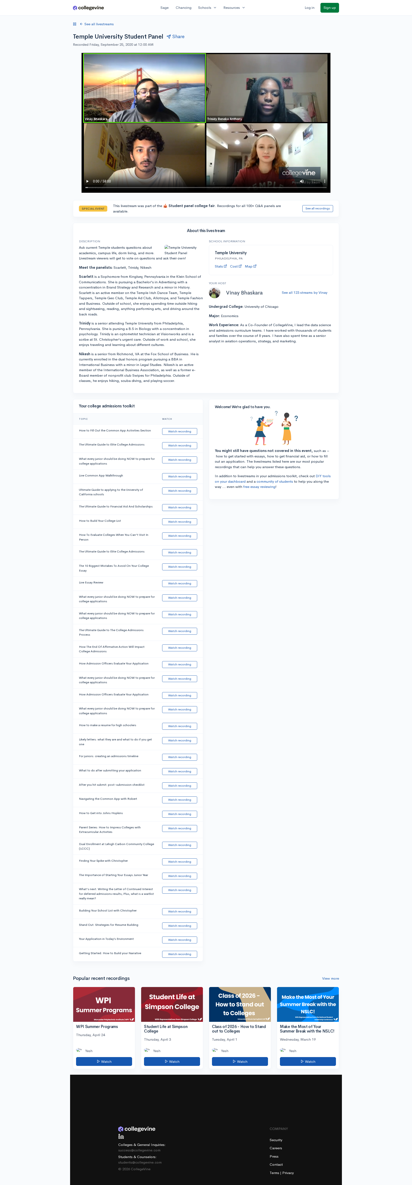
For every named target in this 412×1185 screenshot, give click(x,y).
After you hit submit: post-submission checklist (111, 785)
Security (276, 1140)
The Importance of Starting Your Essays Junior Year (113, 875)
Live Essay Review (91, 582)
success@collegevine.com (139, 1150)
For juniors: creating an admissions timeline (108, 756)
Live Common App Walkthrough (101, 475)
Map (248, 266)
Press (274, 1156)
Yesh (89, 1050)
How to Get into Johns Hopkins (101, 813)
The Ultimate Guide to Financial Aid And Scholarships (116, 506)
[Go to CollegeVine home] (88, 7)
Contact (276, 1164)
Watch (106, 1061)
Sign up (330, 7)
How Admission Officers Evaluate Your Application (114, 663)
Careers (276, 1148)
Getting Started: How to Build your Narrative (110, 953)
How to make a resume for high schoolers (107, 725)
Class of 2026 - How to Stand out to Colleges (239, 1029)
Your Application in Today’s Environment (106, 939)
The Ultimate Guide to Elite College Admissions (111, 444)
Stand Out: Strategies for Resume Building (108, 925)
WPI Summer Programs (97, 1026)
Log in (309, 7)
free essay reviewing (259, 486)
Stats (219, 266)
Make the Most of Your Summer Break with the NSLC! (307, 1029)
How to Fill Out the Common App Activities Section (115, 430)
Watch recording (179, 431)
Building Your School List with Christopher (108, 910)
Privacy (288, 1172)
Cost (234, 266)
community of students (275, 481)
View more (330, 978)
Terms (275, 1172)
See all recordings (317, 208)
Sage (164, 7)
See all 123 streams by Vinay (304, 292)
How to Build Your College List (100, 521)
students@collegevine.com (140, 1162)
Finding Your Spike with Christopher (103, 861)
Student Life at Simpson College (165, 1029)
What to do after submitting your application (110, 770)
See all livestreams (99, 24)
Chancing (183, 7)
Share (178, 37)
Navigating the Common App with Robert (108, 799)
